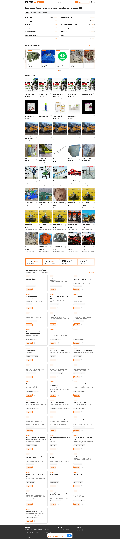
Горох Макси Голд (78, 332)
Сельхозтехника (28, 17)
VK (78, 530)
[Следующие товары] (95, 59)
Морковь (28, 384)
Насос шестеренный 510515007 (86, 203)
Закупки (38, 5)
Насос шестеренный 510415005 (57, 225)
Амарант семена (30, 315)
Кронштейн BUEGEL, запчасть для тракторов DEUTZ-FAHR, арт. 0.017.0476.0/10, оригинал (58, 93)
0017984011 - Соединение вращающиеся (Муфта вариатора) (30, 159)
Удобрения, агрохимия (30, 28)
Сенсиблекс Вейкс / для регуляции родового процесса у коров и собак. (30, 115)
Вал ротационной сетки (58, 158)
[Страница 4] (60, 70)
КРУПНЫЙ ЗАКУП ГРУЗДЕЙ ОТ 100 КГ (36, 511)
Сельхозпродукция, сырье (66, 17)
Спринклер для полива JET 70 (58, 181)
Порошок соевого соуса (58, 202)
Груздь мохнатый (78, 474)
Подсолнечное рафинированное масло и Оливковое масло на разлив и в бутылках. (83, 420)
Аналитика (54, 5)
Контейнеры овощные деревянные (83, 350)
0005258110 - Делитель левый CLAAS (44, 159)
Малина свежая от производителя (59, 419)
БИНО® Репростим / (86, 115)
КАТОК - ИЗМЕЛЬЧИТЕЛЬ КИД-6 (73, 247)
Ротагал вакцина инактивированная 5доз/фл (72, 115)
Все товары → (92, 45)
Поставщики (32, 5)
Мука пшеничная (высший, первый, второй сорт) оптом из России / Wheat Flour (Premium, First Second (83, 279)
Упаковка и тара (64, 31)
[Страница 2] (58, 70)
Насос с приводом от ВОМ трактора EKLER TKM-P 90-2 (43, 181)
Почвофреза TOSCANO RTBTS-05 (73, 181)
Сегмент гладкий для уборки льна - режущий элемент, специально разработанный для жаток (58, 247)
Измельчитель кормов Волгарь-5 (44, 203)
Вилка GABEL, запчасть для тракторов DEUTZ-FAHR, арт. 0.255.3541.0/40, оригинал (73, 93)
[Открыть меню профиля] (94, 2)
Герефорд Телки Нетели (56, 278)
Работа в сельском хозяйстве (31, 35)
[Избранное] (91, 2)
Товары (26, 5)
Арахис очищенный (31, 493)
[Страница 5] (61, 70)
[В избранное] (37, 93)
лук (74, 367)
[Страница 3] (59, 70)
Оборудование (64, 21)
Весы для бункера (43, 246)
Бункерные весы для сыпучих (72, 225)
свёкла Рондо (53, 367)
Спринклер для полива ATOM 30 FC (30, 181)
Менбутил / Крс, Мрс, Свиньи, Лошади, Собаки (58, 115)
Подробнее (29, 289)
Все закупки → (92, 272)
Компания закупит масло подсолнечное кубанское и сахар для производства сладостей (36, 439)
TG (84, 530)
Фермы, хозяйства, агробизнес (31, 38)
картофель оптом (30, 367)
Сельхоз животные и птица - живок (32, 31)
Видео (60, 5)
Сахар (51, 332)
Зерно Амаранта (78, 296)
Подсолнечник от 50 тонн (81, 402)
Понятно (69, 535)
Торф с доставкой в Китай (57, 350)
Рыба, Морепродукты (65, 28)
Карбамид (52, 315)
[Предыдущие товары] (24, 59)
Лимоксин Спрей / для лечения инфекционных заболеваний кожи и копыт (44, 115)
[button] (76, 2)
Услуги (62, 35)
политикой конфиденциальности (55, 536)
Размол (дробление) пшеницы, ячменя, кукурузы (29, 137)
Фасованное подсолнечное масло (83, 315)
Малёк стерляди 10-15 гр (33, 419)
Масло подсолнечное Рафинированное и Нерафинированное (36, 332)
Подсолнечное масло (31, 296)
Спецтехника (27, 24)
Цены (49, 5)
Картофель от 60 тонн (32, 402)
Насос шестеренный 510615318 (43, 225)
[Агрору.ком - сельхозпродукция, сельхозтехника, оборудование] (30, 2)
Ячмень (76, 493)
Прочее (62, 38)
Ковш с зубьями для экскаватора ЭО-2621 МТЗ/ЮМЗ (59, 493)
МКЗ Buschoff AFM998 (44, 136)
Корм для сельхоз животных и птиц (69, 24)
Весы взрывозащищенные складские (29, 247)
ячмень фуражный (31, 350)
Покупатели (44, 5)
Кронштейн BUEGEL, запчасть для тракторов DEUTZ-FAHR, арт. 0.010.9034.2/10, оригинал (87, 93)
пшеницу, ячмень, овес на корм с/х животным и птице (35, 456)
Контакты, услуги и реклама (64, 529)
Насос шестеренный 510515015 (29, 225)
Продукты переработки (30, 21)
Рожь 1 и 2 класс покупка (57, 402)
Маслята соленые (54, 474)
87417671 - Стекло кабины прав (72, 159)
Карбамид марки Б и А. (80, 384)
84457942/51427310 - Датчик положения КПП (87, 159)
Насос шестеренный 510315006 (72, 203)
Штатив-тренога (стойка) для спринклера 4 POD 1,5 (87, 181)
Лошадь (76, 456)
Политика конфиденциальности (38, 534)
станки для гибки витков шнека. (30, 203)
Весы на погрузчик (86, 224)
